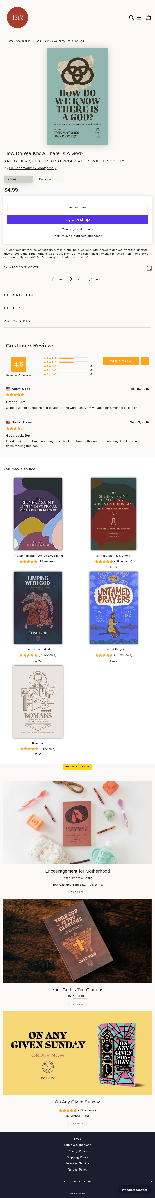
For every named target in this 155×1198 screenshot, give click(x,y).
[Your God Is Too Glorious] (77, 941)
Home (10, 41)
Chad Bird (80, 996)
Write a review (120, 361)
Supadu (82, 1193)
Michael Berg (79, 1115)
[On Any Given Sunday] (77, 1053)
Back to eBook (80, 767)
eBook (37, 41)
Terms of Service (77, 1163)
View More (77, 892)
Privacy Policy (77, 1151)
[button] (145, 361)
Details (13, 308)
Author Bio (17, 321)
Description (19, 295)
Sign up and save (77, 1181)
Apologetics (23, 41)
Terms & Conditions (77, 1144)
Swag (77, 1138)
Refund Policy (77, 1169)
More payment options (77, 229)
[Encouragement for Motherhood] (77, 822)
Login (57, 235)
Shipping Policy (77, 1157)
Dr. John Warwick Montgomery (32, 168)
